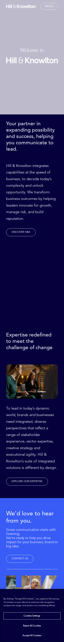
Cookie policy (11, 609)
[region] (32, 615)
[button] (49, 6)
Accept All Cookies (32, 635)
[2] (32, 391)
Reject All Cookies (32, 626)
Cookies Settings (32, 616)
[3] (41, 391)
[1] (22, 391)
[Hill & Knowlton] (20, 6)
